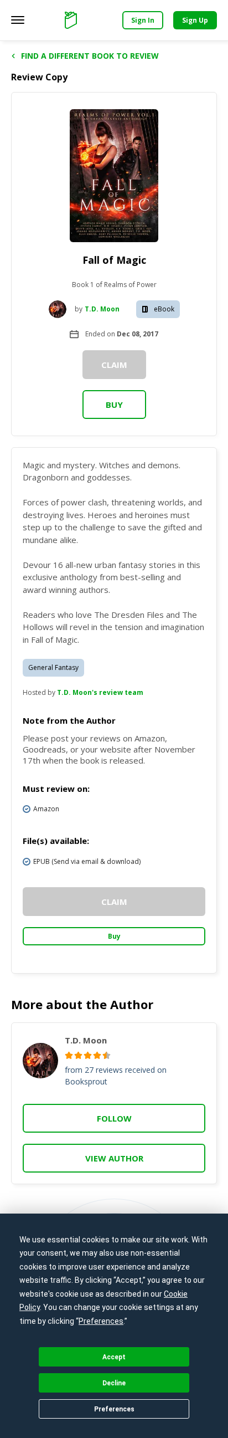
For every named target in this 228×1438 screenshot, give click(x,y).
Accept (114, 1357)
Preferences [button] (101, 1321)
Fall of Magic (114, 260)
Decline (114, 1383)
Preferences (114, 1409)
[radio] (69, 1055)
